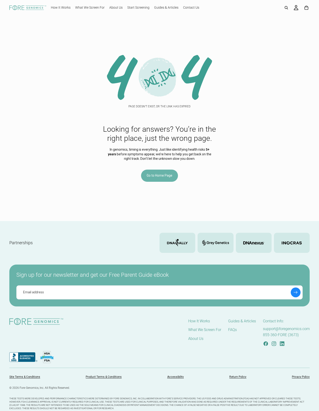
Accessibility (175, 376)
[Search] (286, 8)
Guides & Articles (242, 321)
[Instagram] (274, 343)
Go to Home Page (159, 175)
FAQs (232, 329)
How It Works (199, 321)
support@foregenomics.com (286, 329)
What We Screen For (204, 329)
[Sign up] (296, 292)
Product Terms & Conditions (104, 376)
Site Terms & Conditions (24, 376)
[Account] (296, 8)
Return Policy (237, 376)
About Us (195, 338)
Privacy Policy (301, 376)
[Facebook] (266, 343)
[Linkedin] (282, 343)
